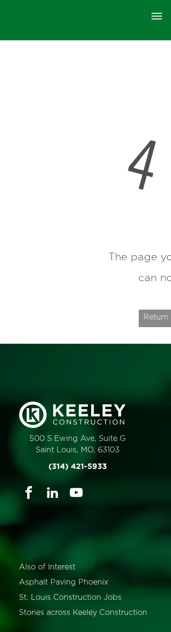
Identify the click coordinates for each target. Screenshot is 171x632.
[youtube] (76, 494)
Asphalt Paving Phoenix (63, 582)
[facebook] (28, 494)
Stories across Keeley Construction (83, 612)
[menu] (156, 16)
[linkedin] (52, 494)
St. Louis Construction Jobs (70, 597)
